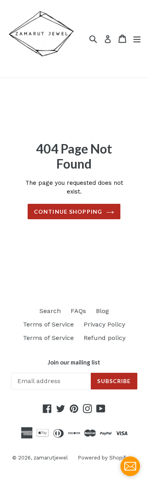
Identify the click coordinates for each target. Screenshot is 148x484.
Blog (102, 311)
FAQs (78, 311)
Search (50, 311)
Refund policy (105, 338)
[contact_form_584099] (130, 466)
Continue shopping (68, 211)
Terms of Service (48, 324)
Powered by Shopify (103, 458)
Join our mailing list (74, 362)
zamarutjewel (51, 458)
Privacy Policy (104, 324)
